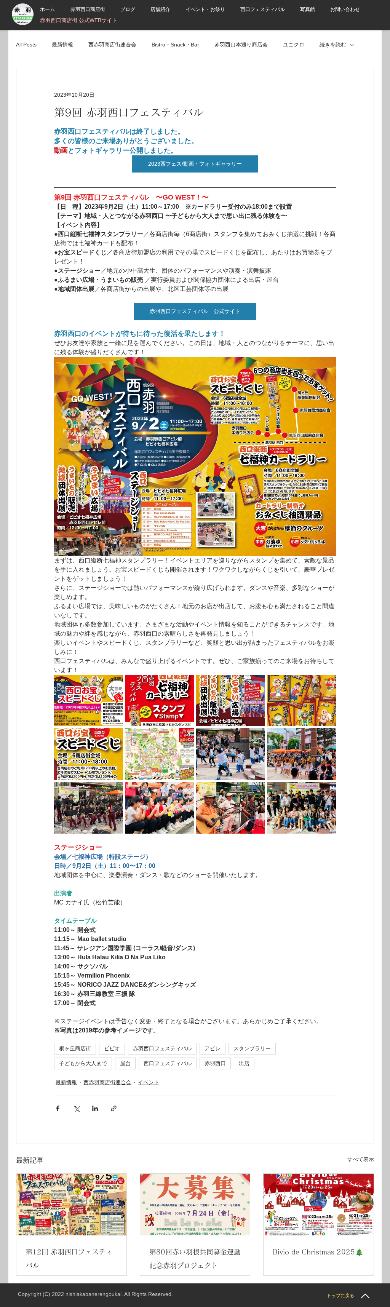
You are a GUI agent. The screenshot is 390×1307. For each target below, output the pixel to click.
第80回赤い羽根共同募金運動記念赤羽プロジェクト (195, 1258)
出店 (244, 1063)
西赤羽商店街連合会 (112, 45)
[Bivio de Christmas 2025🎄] (319, 1204)
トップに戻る (340, 1295)
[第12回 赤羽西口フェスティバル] (71, 1204)
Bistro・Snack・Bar (175, 45)
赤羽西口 (215, 1063)
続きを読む (333, 45)
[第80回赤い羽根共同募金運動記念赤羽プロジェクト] (195, 1204)
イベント (148, 1082)
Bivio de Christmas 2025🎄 (318, 1251)
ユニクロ (293, 45)
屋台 (125, 1063)
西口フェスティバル (168, 1063)
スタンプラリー (252, 1048)
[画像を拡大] (88, 701)
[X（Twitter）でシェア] (76, 1108)
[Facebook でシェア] (57, 1108)
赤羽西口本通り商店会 (241, 45)
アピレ (213, 1048)
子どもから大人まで (83, 1063)
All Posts (26, 45)
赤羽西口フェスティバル (162, 1048)
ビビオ (112, 1048)
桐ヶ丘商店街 (75, 1048)
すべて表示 (360, 1159)
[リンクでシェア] (113, 1108)
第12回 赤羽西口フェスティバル (69, 1258)
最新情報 (62, 45)
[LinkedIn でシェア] (95, 1108)
